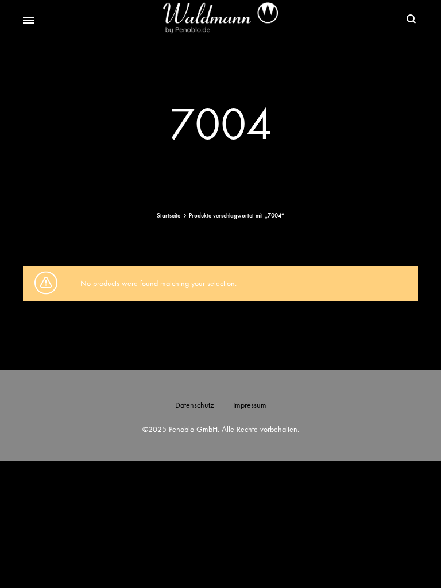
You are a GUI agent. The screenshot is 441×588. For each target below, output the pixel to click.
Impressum (249, 405)
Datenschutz (194, 405)
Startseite (168, 215)
